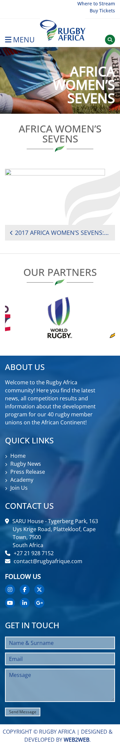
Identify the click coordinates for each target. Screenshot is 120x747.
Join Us (19, 487)
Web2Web (76, 739)
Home (18, 455)
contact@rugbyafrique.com (48, 561)
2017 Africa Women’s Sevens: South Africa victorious (62, 233)
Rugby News (25, 463)
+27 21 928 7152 (34, 553)
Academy (21, 479)
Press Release (27, 471)
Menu (24, 39)
